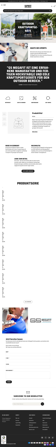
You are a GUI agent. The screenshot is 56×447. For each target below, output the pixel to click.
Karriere (17, 420)
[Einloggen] (52, 6)
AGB (43, 420)
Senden (9, 382)
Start (50, 10)
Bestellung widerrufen (33, 427)
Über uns (17, 418)
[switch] (4, 442)
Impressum (45, 422)
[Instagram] (45, 437)
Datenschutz (45, 425)
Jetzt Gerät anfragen (28, 171)
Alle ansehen (28, 301)
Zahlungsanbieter (32, 422)
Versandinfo (45, 429)
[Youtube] (49, 437)
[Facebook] (42, 437)
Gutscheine (31, 420)
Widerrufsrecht (46, 427)
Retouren (31, 425)
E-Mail (7, 358)
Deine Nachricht (9, 370)
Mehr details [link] (34, 131)
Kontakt (30, 418)
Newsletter (18, 425)
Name (7, 351)
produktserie (28, 183)
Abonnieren (42, 404)
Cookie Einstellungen (47, 418)
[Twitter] (52, 437)
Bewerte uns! (31, 429)
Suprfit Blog (18, 422)
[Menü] (5, 436)
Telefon (7, 364)
